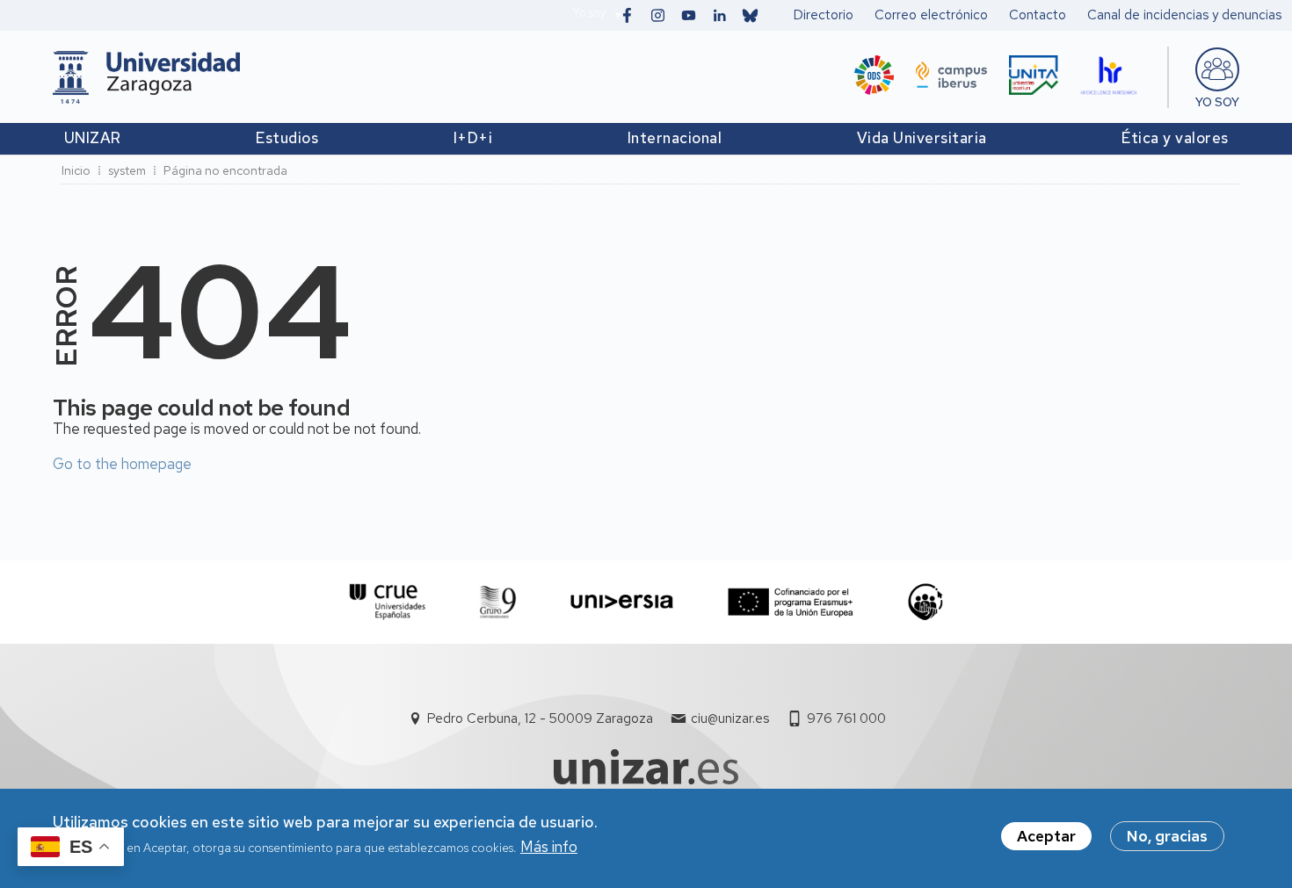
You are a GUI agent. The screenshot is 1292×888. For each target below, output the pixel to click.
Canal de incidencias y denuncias (1184, 15)
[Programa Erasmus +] (790, 602)
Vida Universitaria (922, 138)
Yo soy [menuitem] (1217, 102)
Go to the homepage (122, 463)
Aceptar (1046, 836)
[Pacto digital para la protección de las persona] (925, 602)
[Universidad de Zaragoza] (146, 77)
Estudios (287, 138)
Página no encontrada (225, 170)
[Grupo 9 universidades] (498, 602)
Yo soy (589, 12)
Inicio (76, 170)
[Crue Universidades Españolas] (388, 602)
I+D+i (473, 138)
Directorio (823, 15)
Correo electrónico (931, 15)
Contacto (1037, 15)
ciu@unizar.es (730, 718)
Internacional (675, 138)
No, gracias (1167, 836)
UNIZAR (92, 138)
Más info (548, 847)
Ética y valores (1175, 138)
